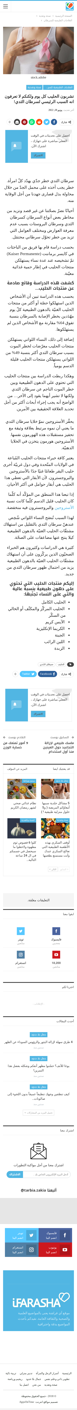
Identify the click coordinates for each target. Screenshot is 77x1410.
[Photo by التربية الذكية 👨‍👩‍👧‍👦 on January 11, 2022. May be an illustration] (64, 1211)
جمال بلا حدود (62, 781)
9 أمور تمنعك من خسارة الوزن (15, 745)
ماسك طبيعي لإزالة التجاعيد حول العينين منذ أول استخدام (58, 747)
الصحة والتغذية (28, 820)
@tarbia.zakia (33, 1190)
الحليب (61, 664)
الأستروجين (64, 507)
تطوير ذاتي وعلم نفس (57, 1379)
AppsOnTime (26, 1401)
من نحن (36, 1384)
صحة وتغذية (34, 87)
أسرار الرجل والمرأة (47, 1373)
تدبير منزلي (26, 1373)
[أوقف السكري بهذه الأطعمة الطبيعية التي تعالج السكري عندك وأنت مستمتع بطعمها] (55, 828)
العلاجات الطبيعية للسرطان (58, 87)
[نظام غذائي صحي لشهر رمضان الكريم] (21, 789)
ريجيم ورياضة (29, 781)
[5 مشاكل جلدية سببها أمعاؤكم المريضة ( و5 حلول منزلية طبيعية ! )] (55, 789)
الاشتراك (38, 155)
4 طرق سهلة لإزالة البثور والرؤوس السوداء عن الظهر (38, 1042)
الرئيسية (67, 1373)
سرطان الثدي (46, 664)
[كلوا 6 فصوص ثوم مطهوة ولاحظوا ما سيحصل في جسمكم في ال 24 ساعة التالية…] (21, 828)
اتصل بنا (24, 1384)
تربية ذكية (11, 1373)
